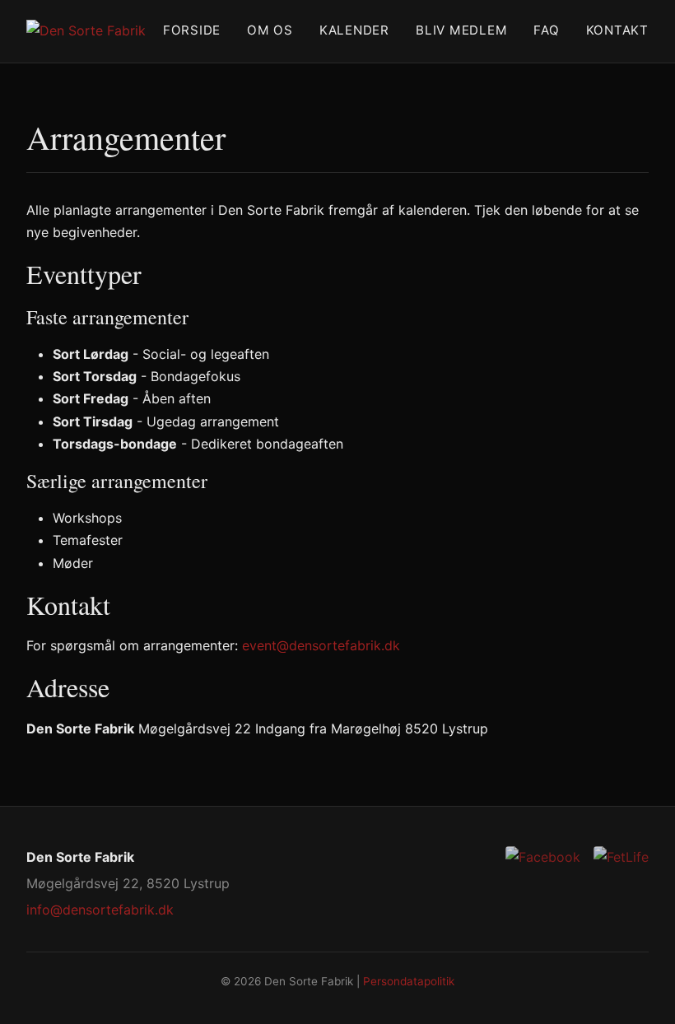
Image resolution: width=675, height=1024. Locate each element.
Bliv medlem (461, 30)
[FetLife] (621, 857)
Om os (270, 30)
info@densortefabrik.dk (100, 909)
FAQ (546, 30)
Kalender (354, 30)
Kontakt (617, 30)
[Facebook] (542, 857)
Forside (192, 30)
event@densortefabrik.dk (321, 645)
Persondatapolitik (408, 981)
